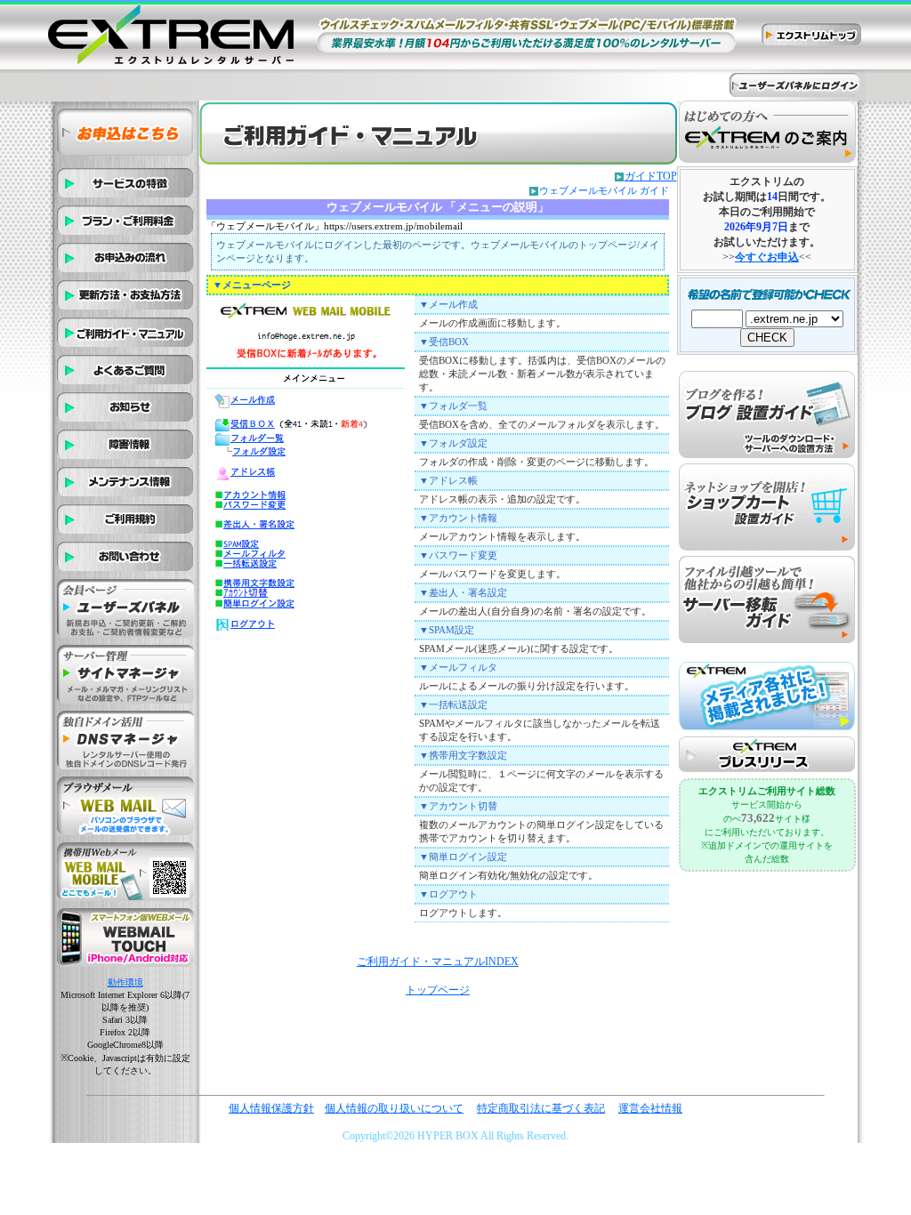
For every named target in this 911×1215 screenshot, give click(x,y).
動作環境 (125, 982)
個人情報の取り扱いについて (394, 1108)
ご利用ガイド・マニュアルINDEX (438, 961)
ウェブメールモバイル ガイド (604, 190)
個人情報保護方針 (271, 1108)
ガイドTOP (651, 176)
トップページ (438, 990)
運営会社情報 (650, 1108)
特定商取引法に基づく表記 (541, 1108)
